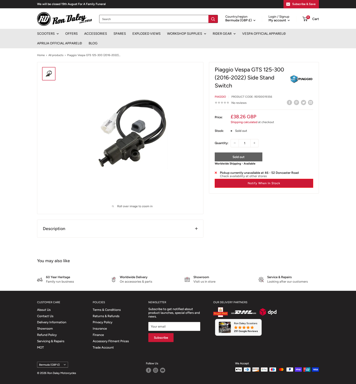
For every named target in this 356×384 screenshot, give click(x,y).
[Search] (213, 19)
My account (277, 20)
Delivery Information (51, 322)
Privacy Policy (102, 322)
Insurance (100, 328)
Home (41, 55)
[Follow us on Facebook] (148, 370)
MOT (40, 347)
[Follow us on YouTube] (162, 370)
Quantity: (221, 143)
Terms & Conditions (107, 310)
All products (55, 55)
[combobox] (153, 19)
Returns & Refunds (106, 316)
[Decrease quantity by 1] (235, 143)
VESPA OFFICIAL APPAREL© (264, 34)
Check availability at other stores (243, 176)
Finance (98, 335)
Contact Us (45, 316)
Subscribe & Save (304, 4)
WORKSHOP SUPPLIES (184, 34)
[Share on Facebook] (289, 102)
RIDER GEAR (222, 34)
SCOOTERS (46, 34)
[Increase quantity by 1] (254, 143)
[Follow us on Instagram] (155, 370)
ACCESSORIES (95, 34)
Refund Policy (47, 335)
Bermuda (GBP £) (49, 364)
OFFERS (71, 34)
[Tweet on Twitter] (303, 102)
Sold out (239, 157)
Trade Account (103, 347)
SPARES (119, 34)
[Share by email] (310, 102)
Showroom (45, 328)
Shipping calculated (244, 122)
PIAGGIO (220, 96)
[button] (264, 183)
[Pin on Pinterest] (296, 102)
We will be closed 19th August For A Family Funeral (71, 4)
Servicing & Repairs (50, 341)
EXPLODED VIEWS (146, 34)
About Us (44, 310)
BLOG (93, 43)
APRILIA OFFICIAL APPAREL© (59, 43)
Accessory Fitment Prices (111, 341)
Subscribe (161, 337)
